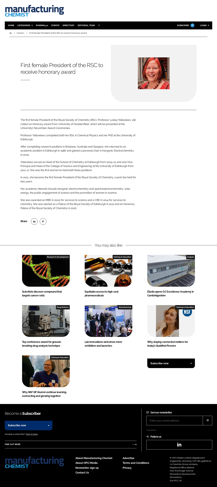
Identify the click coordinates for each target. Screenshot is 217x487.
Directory (69, 25)
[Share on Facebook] (43, 221)
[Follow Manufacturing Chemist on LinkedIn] (179, 445)
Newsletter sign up (87, 467)
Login (203, 25)
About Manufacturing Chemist (93, 458)
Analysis (190, 257)
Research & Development (58, 257)
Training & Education (122, 257)
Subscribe (183, 25)
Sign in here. (32, 434)
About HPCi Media (86, 462)
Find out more (12, 444)
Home (11, 25)
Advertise (128, 458)
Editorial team (86, 25)
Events (55, 25)
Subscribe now (159, 363)
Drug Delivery (63, 307)
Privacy (127, 467)
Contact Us (82, 472)
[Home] (11, 33)
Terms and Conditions (136, 462)
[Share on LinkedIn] (34, 221)
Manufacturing (125, 307)
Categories (23, 25)
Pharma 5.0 (42, 25)
